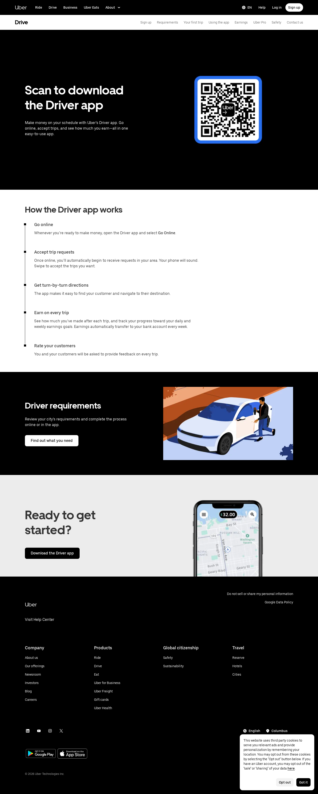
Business (70, 7)
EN (249, 7)
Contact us (295, 22)
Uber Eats (91, 7)
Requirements (167, 22)
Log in (277, 7)
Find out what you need (52, 440)
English (254, 731)
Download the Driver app (52, 553)
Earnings (241, 22)
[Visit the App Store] (72, 754)
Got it (303, 782)
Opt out (285, 782)
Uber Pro (259, 22)
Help (262, 7)
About (110, 7)
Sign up (294, 7)
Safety (276, 22)
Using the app (219, 22)
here (291, 768)
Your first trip (193, 22)
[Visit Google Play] (41, 754)
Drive (53, 7)
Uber (21, 7)
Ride (38, 7)
